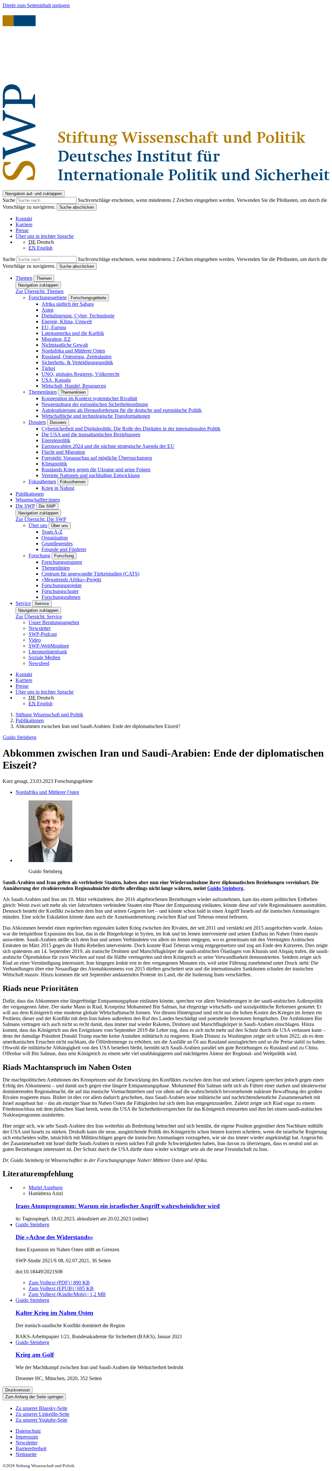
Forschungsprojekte (62, 585)
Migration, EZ (56, 339)
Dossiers (37, 422)
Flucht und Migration (63, 452)
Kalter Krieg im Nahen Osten (54, 1312)
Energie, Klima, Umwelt (67, 321)
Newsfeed (39, 663)
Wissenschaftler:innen (38, 499)
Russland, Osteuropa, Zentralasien (77, 356)
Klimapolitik (54, 463)
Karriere (24, 224)
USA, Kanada (56, 380)
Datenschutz (28, 1431)
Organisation (55, 537)
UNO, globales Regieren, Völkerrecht (80, 374)
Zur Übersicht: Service (39, 616)
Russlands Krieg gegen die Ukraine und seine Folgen (96, 469)
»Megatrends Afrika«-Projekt (71, 579)
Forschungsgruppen (62, 562)
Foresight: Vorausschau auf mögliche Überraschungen (97, 458)
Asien (47, 310)
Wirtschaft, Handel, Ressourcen (74, 386)
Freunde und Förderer (64, 549)
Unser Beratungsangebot (54, 622)
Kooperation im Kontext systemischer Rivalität (89, 398)
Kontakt (24, 218)
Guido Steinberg (19, 737)
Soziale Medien (44, 657)
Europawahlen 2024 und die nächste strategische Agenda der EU (108, 446)
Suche (10, 200)
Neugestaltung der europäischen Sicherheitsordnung (95, 404)
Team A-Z (52, 532)
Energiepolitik (56, 440)
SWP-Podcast (43, 634)
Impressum (27, 1437)
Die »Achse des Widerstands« (54, 1237)
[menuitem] (172, 1431)
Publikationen (30, 494)
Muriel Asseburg (46, 1187)
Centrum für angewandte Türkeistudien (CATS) (90, 573)
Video (35, 640)
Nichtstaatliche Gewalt (65, 345)
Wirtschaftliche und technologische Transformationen (96, 416)
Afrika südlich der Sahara (68, 304)
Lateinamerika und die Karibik (73, 333)
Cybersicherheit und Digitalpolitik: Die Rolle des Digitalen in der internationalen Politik (131, 428)
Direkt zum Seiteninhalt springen (36, 5)
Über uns (38, 525)
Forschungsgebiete (48, 297)
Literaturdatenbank (48, 651)
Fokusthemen (42, 481)
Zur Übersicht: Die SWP (41, 519)
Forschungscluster (60, 591)
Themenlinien (43, 392)
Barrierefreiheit (31, 1448)
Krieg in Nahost (58, 488)
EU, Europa (54, 327)
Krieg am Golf (35, 1354)
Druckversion (17, 1390)
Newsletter (40, 628)
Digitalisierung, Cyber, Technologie (78, 315)
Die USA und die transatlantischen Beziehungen (91, 434)
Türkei (48, 368)
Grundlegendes (57, 543)
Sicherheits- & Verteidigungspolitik (77, 362)
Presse (22, 230)
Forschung (39, 555)
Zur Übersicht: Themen (40, 291)
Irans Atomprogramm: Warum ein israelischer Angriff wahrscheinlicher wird (118, 1206)
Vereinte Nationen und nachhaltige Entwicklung (91, 475)
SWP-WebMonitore (49, 646)
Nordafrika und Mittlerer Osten (73, 350)
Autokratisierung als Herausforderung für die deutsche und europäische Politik (122, 410)
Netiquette (26, 1454)
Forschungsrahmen (61, 597)
